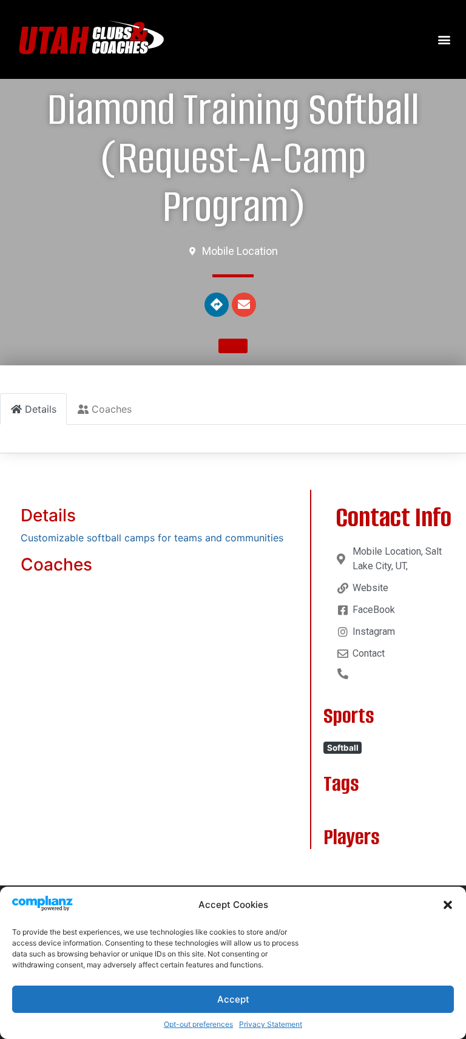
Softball (343, 748)
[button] (448, 905)
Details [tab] (40, 409)
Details (48, 515)
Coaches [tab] (112, 409)
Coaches (56, 564)
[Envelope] (244, 305)
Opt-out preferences (198, 1024)
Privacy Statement (270, 1024)
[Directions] (216, 305)
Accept (233, 999)
